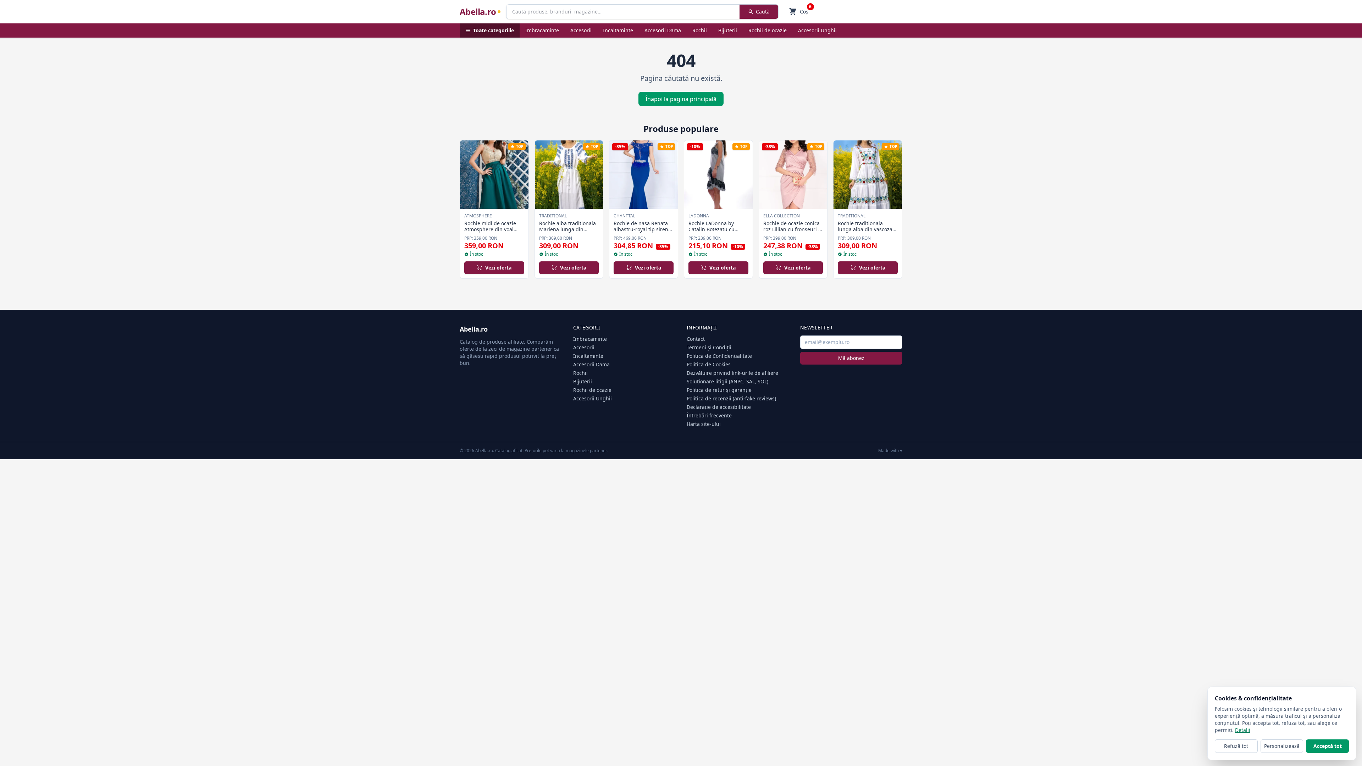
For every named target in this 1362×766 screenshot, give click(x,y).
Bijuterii (727, 30)
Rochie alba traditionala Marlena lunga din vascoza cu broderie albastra (567, 232)
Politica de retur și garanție (719, 390)
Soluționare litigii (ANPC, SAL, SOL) (727, 381)
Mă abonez (851, 358)
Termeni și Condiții (709, 347)
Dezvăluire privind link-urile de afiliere (732, 373)
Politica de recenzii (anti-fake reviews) (731, 398)
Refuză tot (1236, 746)
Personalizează (1282, 746)
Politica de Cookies (709, 364)
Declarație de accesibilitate (719, 407)
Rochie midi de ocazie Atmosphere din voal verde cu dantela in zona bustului (493, 232)
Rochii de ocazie (767, 30)
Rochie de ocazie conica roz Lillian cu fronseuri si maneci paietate (792, 229)
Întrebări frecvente (709, 415)
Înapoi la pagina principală (681, 99)
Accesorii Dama (662, 30)
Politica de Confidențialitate (719, 356)
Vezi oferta (498, 267)
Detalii (1242, 730)
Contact (696, 338)
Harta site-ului (704, 424)
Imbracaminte (542, 30)
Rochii (699, 30)
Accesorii (581, 30)
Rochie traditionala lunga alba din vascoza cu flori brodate (865, 229)
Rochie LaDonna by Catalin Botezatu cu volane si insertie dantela (711, 232)
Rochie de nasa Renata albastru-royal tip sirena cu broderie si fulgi (642, 229)
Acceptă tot (1327, 746)
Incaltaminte (618, 30)
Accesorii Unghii (817, 30)
